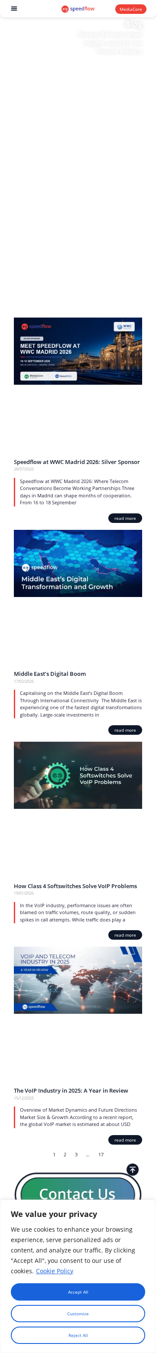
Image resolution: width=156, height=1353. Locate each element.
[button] (15, 9)
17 (101, 1154)
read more (125, 518)
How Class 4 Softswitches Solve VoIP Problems (76, 886)
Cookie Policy (54, 1271)
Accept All (78, 1292)
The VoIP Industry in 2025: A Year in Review (71, 1090)
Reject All (78, 1335)
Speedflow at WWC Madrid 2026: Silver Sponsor (77, 462)
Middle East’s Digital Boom (50, 674)
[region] (78, 1276)
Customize (78, 1314)
